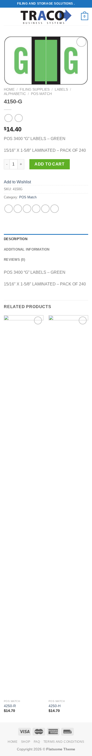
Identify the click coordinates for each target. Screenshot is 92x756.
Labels (61, 89)
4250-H (55, 706)
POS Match (41, 94)
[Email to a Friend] (36, 208)
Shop (25, 742)
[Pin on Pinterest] (45, 208)
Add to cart (49, 164)
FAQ (37, 742)
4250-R (10, 706)
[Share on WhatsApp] (8, 208)
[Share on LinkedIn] (54, 208)
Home (9, 89)
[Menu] (7, 16)
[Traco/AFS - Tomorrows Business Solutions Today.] (46, 17)
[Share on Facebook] (18, 208)
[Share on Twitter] (27, 208)
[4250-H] (68, 506)
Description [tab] (15, 239)
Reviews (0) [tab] (14, 260)
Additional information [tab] (27, 249)
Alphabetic (15, 94)
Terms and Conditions (63, 742)
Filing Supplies (35, 89)
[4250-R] (23, 506)
